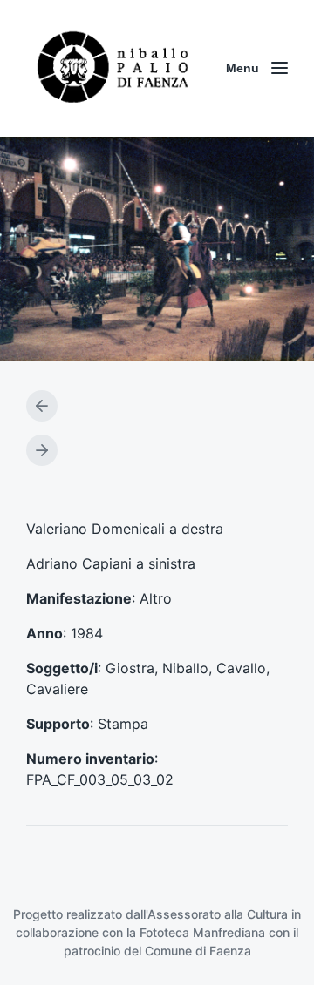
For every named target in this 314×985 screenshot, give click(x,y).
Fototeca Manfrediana (202, 932)
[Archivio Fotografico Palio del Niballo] (113, 68)
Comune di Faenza (198, 950)
